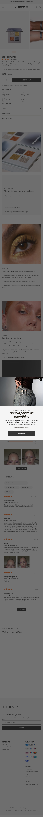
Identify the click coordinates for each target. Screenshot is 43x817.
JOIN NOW (21, 433)
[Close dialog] (40, 379)
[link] (21, 391)
